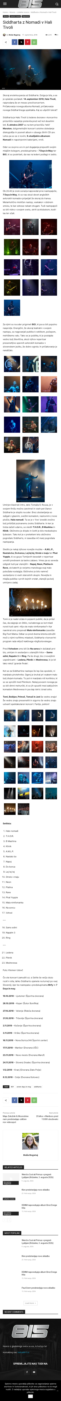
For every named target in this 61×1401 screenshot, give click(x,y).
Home (5, 12)
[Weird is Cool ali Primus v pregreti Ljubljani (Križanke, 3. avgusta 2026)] (11, 1179)
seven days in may (24, 1087)
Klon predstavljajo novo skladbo (36, 1190)
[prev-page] (4, 1220)
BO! (12, 1087)
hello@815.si (23, 1352)
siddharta (37, 1087)
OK (30, 1396)
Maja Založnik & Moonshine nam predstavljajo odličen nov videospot (16, 1119)
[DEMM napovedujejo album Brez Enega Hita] (11, 1209)
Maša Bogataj (14, 35)
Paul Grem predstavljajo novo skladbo (38, 1288)
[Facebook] (14, 42)
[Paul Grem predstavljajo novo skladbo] (11, 1292)
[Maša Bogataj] (5, 34)
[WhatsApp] (34, 42)
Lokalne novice (23, 12)
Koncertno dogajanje (7, 1183)
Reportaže (25, 16)
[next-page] (9, 1220)
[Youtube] (34, 1372)
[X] (21, 42)
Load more (29, 1303)
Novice (12, 12)
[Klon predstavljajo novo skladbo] (11, 1194)
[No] (57, 1390)
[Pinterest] (27, 42)
